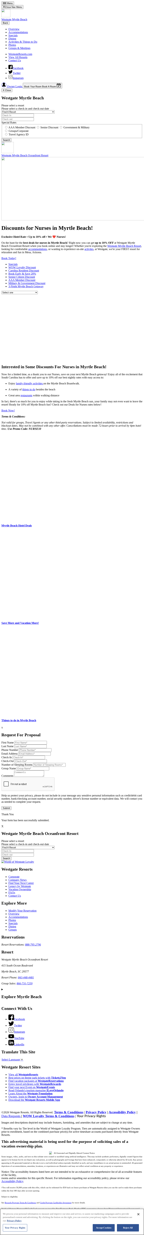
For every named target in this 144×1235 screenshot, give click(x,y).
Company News (17, 879)
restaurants (26, 395)
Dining (12, 38)
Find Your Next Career (21, 883)
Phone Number (9, 749)
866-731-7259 (24, 983)
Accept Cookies (104, 1227)
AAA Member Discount (21, 280)
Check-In (6, 757)
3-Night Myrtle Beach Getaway (26, 286)
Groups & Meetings (19, 48)
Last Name (7, 746)
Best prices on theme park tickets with (37, 1077)
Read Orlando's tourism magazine (36, 1090)
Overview (13, 29)
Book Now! (8, 410)
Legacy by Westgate (19, 886)
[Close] (138, 1214)
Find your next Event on (31, 1087)
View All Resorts (17, 57)
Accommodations (18, 32)
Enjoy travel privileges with (34, 1084)
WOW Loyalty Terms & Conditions (48, 1116)
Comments (7, 775)
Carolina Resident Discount (23, 270)
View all (23, 1074)
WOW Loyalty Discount (22, 267)
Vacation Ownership (19, 889)
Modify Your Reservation (22, 910)
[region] (72, 1222)
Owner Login (14, 86)
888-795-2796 (33, 944)
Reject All (128, 1227)
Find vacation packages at (36, 1080)
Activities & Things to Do (22, 41)
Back (5, 23)
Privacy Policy (96, 1112)
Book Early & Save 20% (22, 273)
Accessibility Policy (122, 1112)
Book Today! (8, 258)
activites (88, 249)
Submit (6, 808)
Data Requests (11, 1116)
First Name (7, 742)
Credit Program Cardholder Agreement (55, 1203)
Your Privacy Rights (91, 1116)
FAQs (11, 892)
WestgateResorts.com (20, 54)
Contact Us (14, 60)
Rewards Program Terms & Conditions (20, 1203)
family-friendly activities (29, 383)
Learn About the (30, 1093)
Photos (12, 44)
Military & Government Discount (26, 283)
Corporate (13, 876)
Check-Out (7, 760)
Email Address (9, 753)
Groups (12, 929)
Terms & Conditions (68, 1112)
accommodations (37, 249)
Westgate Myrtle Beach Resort (124, 245)
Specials (13, 35)
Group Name (8, 768)
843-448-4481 (26, 977)
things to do (28, 389)
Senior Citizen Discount (21, 276)
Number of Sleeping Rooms (16, 764)
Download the (34, 1099)
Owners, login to (35, 1096)
